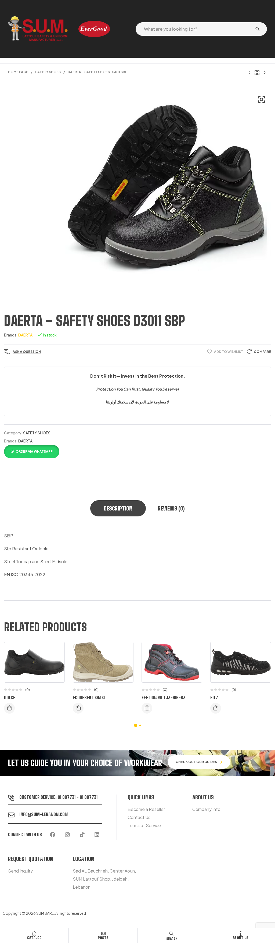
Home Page (18, 72)
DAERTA (25, 334)
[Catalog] (34, 933)
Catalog (34, 937)
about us (240, 937)
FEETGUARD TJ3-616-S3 (164, 697)
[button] (262, 99)
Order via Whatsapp (34, 451)
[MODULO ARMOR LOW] (249, 72)
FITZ (214, 697)
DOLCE (9, 697)
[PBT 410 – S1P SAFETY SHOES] (264, 72)
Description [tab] (118, 508)
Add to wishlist (228, 352)
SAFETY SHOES (48, 72)
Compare (262, 352)
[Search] (257, 29)
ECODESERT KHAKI (89, 697)
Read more (9, 708)
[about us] (240, 933)
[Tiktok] (82, 834)
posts (103, 937)
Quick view (56, 673)
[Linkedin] (97, 834)
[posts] (103, 933)
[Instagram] (67, 834)
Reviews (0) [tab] (171, 508)
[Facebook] (52, 834)
